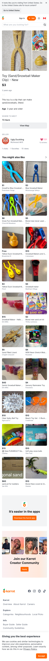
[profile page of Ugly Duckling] (5, 140)
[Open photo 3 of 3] (39, 61)
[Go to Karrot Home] (9, 591)
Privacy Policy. (30, 649)
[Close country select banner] (46, 3)
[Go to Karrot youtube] (39, 591)
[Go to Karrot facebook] (29, 591)
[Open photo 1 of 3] (17, 50)
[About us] (39, 18)
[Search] (44, 24)
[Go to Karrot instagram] (34, 591)
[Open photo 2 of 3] (39, 40)
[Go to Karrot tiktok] (44, 591)
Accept (41, 656)
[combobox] (22, 24)
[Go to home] (3, 18)
